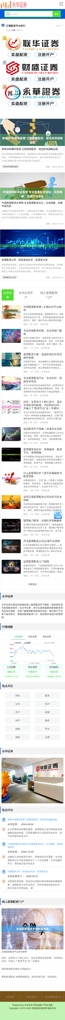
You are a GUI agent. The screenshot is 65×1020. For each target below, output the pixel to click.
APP (17, 720)
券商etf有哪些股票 (10, 166)
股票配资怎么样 (9, 277)
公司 (17, 703)
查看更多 (32, 584)
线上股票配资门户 (53, 996)
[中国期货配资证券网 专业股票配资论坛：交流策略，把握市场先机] (32, 193)
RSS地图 (37, 1004)
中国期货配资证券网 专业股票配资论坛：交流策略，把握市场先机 (32, 204)
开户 (17, 712)
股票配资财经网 (39, 1008)
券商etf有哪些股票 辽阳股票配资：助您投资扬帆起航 (30, 149)
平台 (47, 728)
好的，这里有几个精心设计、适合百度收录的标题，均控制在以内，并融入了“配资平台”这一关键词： (42, 405)
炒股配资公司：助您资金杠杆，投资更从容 (25, 259)
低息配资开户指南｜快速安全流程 (42, 428)
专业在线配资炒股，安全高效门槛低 (42, 332)
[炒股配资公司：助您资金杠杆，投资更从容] (32, 245)
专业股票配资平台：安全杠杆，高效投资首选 (42, 379)
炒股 (47, 712)
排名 (17, 695)
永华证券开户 (31, 996)
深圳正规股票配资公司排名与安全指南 (42, 498)
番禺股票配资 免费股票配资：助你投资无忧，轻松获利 (29, 976)
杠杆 (47, 703)
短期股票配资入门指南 (36, 561)
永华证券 (10, 996)
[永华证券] (13, 4)
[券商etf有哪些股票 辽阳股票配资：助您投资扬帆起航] (32, 139)
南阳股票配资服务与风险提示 (16, 968)
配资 (47, 695)
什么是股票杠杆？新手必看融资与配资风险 (42, 474)
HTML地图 (47, 1004)
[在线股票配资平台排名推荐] (32, 928)
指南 (17, 728)
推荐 (47, 720)
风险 (17, 737)
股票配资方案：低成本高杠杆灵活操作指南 (42, 355)
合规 (47, 737)
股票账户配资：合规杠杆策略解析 (42, 520)
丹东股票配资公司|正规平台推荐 (41, 541)
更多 (58, 25)
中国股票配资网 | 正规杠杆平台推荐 (42, 308)
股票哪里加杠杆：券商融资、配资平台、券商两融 (42, 450)
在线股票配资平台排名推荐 (14, 951)
